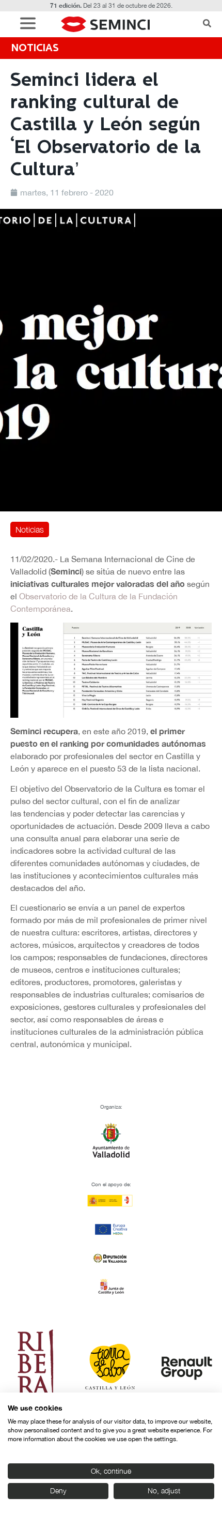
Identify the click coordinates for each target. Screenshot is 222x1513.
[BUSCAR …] (207, 24)
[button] (30, 25)
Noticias (29, 529)
